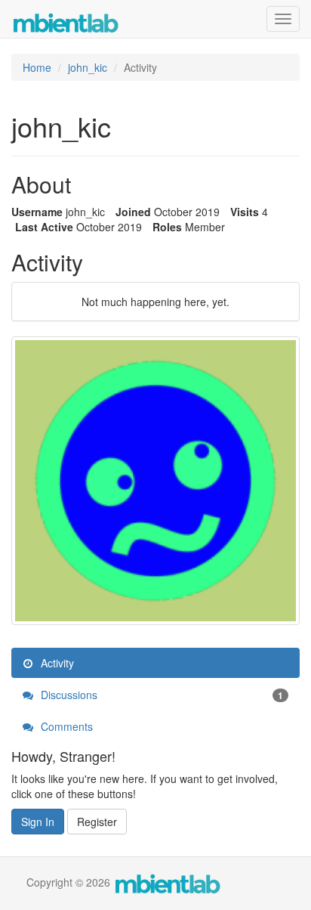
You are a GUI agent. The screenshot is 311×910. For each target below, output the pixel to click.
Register (97, 821)
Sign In (37, 821)
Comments (65, 726)
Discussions (160, 694)
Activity (56, 662)
